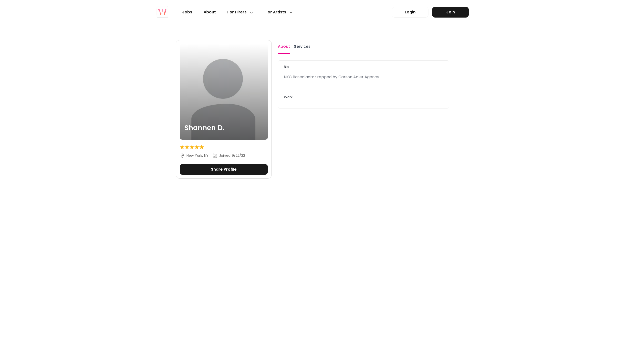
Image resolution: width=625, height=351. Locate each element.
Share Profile (224, 169)
